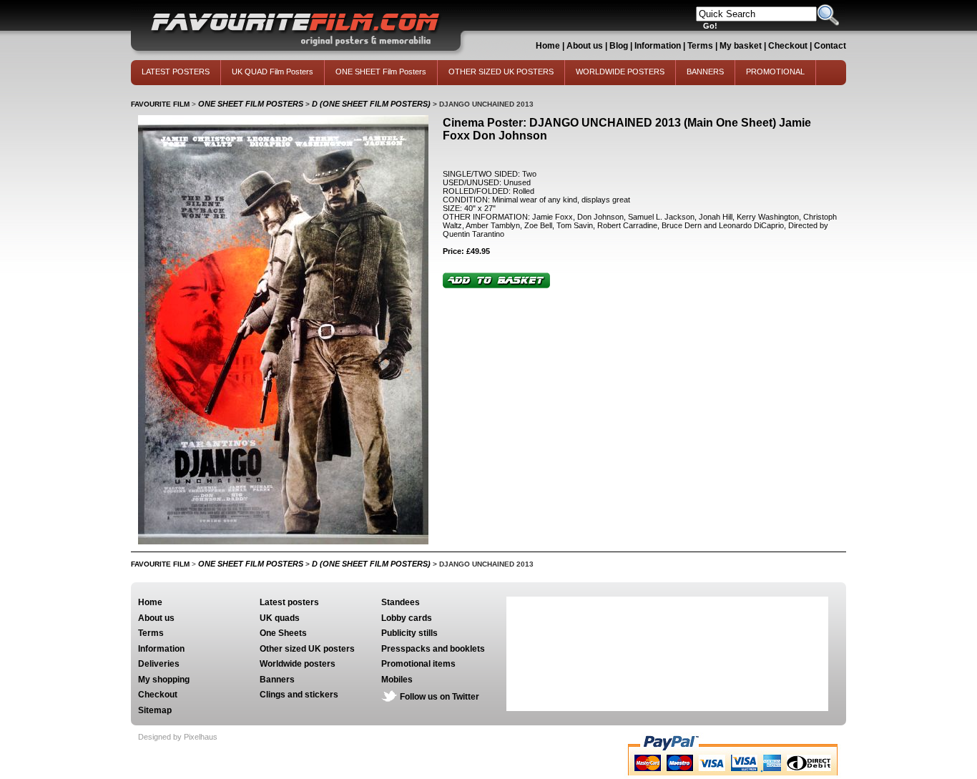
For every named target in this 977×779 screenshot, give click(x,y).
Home (548, 46)
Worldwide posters (297, 664)
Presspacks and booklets (433, 649)
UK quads (280, 618)
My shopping (164, 680)
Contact (830, 46)
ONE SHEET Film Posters (380, 71)
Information (657, 46)
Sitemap (155, 710)
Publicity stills (409, 633)
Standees (400, 602)
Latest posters (289, 602)
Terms (700, 46)
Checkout (789, 46)
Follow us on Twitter (439, 697)
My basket (741, 46)
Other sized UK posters (307, 649)
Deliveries (159, 664)
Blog (618, 46)
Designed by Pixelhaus (177, 737)
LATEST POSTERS (176, 71)
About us (584, 46)
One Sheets (283, 633)
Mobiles (397, 680)
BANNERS (705, 71)
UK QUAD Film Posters (272, 71)
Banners (277, 680)
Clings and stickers (299, 695)
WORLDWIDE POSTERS (620, 71)
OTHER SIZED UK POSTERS (501, 71)
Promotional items (418, 664)
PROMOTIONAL (775, 71)
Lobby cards (406, 618)
